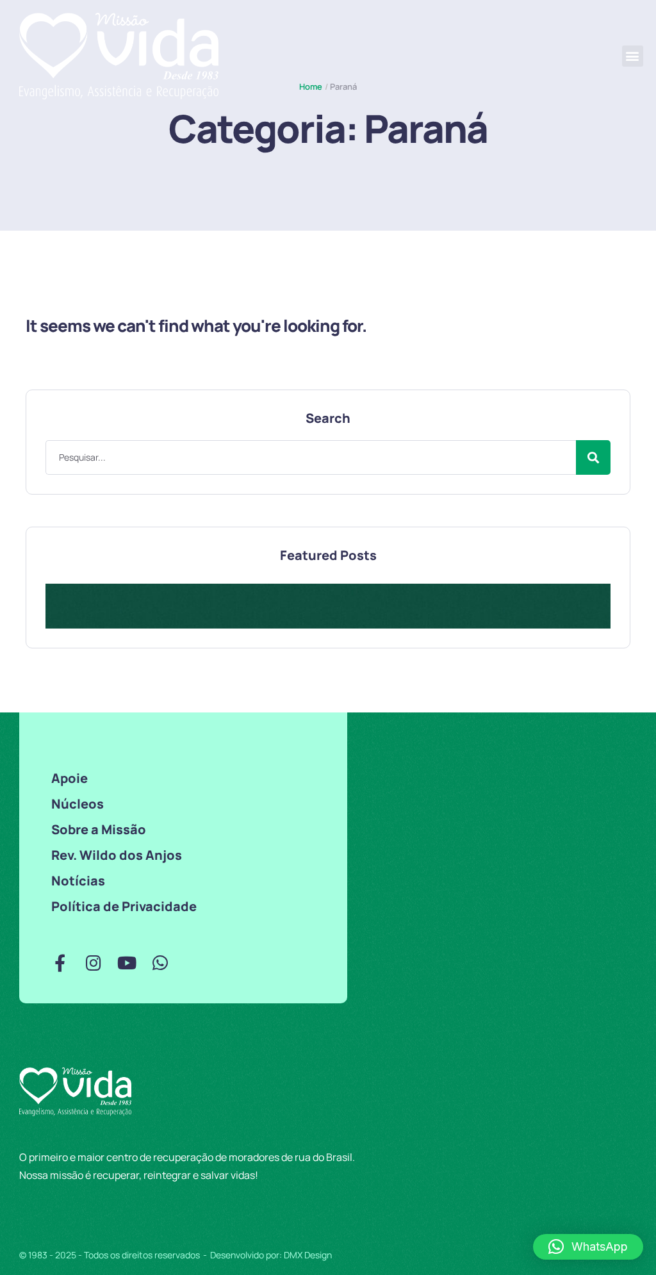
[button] (632, 56)
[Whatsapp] (159, 962)
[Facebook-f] (60, 962)
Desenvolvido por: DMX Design (271, 1255)
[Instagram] (93, 962)
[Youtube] (126, 962)
